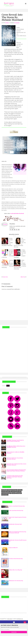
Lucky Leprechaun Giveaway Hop (16, 510)
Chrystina (7, 22)
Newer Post (5, 277)
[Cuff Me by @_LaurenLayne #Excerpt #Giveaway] (5, 263)
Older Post (23, 277)
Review (13, 493)
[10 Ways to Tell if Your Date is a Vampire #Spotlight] (17, 252)
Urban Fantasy (5, 494)
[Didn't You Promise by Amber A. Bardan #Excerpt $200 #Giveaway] (17, 263)
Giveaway (13, 491)
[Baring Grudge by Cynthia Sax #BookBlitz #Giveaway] (5, 241)
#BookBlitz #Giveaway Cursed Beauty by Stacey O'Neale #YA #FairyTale (15, 441)
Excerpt (3, 491)
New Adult (19, 491)
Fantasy (8, 491)
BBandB (3, 489)
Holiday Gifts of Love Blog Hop (15, 569)
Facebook (21, 213)
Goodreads (12, 213)
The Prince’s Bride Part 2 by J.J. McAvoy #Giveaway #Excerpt (15, 458)
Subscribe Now (13, 632)
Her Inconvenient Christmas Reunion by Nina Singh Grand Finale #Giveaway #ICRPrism (16, 470)
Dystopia (20, 489)
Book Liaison (9, 618)
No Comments (16, 22)
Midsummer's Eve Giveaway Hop (16, 580)
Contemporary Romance (12, 489)
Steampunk (19, 493)
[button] (14, 625)
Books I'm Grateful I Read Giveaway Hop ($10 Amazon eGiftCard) (17, 532)
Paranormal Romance (6, 493)
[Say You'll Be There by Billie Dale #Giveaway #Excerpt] (5, 252)
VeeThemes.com (20, 618)
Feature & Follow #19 (13, 547)
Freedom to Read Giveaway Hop (16, 558)
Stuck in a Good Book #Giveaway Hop (17, 506)
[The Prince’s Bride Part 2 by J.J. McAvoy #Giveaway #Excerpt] (17, 241)
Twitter (17, 213)
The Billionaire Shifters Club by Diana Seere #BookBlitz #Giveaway (16, 447)
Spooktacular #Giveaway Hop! (15, 524)
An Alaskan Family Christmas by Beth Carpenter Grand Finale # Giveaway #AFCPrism (15, 477)
